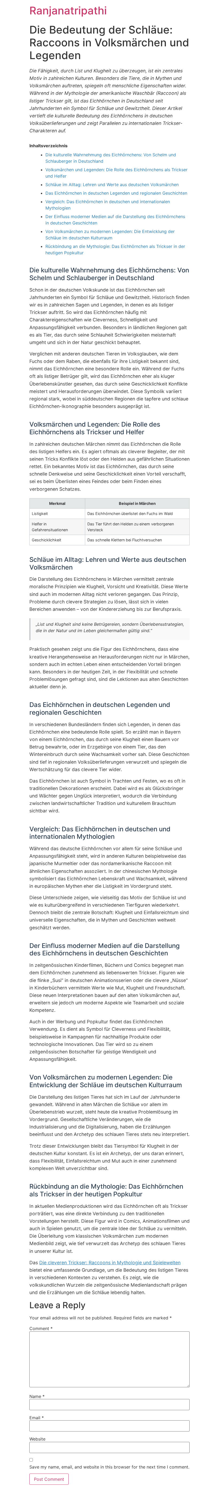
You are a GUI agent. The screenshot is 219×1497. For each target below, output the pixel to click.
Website (37, 1439)
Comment (41, 1328)
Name (37, 1396)
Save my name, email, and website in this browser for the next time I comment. (109, 1467)
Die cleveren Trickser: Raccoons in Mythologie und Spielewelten (110, 1262)
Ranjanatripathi (68, 10)
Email (36, 1418)
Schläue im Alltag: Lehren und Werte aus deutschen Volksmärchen (112, 184)
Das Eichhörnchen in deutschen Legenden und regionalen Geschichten (116, 193)
